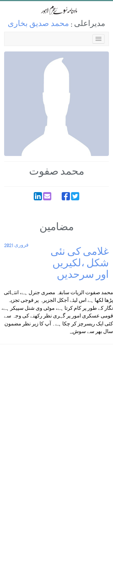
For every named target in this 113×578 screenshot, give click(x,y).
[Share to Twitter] (75, 196)
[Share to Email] (47, 196)
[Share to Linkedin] (38, 196)
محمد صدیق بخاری (38, 24)
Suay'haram (56, 10)
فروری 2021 (16, 245)
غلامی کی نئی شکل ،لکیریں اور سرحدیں (79, 264)
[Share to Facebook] (66, 196)
